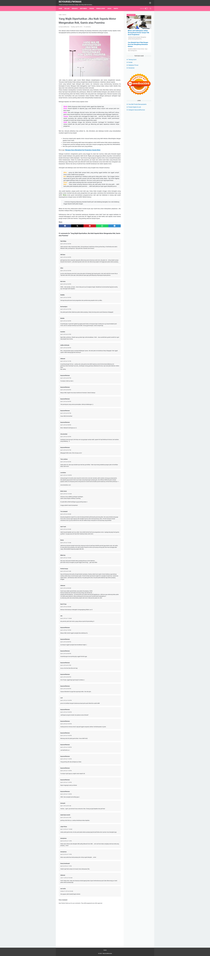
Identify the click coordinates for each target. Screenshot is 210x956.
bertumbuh (83, 8)
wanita (116, 8)
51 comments (87, 26)
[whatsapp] (102, 225)
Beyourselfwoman (70, 1)
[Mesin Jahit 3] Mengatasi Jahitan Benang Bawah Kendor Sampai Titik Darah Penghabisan (138, 32)
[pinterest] (90, 225)
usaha (109, 8)
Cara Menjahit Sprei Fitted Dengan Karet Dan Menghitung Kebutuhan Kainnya (138, 44)
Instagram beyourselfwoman (136, 110)
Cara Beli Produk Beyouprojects (137, 104)
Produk (91, 8)
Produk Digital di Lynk (134, 107)
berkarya (75, 8)
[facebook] (65, 225)
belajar (66, 8)
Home (60, 8)
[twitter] (77, 225)
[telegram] (114, 225)
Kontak (130, 62)
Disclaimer (131, 68)
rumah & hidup (100, 8)
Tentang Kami (132, 59)
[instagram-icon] (150, 3)
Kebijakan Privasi (133, 65)
